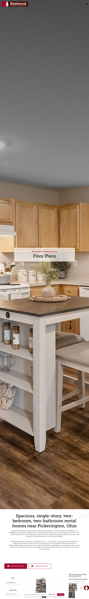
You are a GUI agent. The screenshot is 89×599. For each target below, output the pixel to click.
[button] (13, 583)
